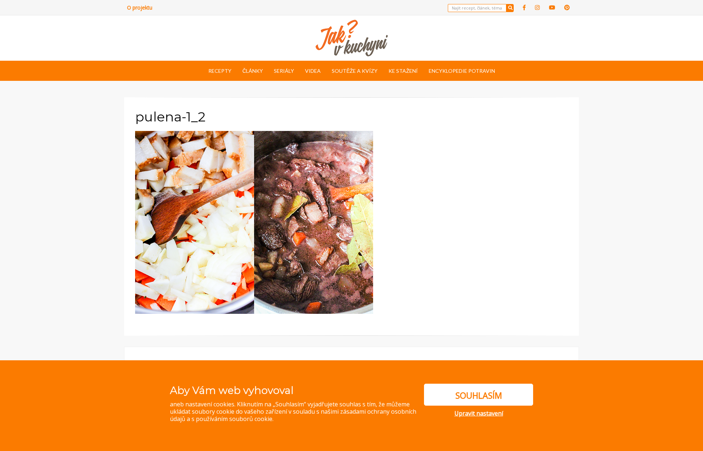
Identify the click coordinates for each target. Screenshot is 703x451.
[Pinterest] (567, 7)
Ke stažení (403, 71)
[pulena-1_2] (254, 221)
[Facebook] (524, 7)
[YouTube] (552, 7)
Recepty (219, 71)
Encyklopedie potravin (462, 71)
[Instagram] (537, 7)
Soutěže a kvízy (354, 71)
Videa (313, 71)
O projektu (139, 7)
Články (252, 71)
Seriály (284, 71)
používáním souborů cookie (234, 419)
